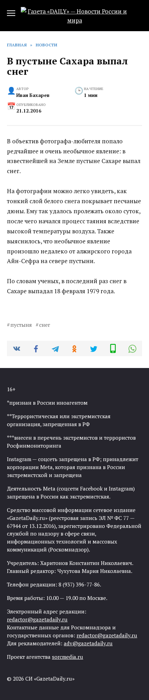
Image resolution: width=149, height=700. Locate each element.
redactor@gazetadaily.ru (37, 619)
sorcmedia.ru (67, 656)
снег (44, 324)
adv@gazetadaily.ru (88, 643)
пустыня (21, 324)
